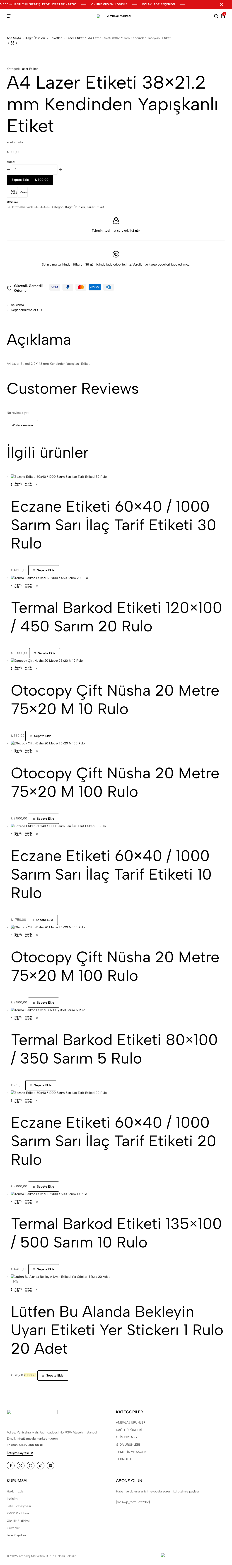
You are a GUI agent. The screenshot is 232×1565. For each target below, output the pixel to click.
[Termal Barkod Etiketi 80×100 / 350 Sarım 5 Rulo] (48, 1010)
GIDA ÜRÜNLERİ (128, 1445)
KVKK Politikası (18, 1513)
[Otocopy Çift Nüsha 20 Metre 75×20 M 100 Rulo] (48, 743)
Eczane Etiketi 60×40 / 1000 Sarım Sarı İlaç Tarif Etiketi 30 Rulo (113, 524)
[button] (22, 192)
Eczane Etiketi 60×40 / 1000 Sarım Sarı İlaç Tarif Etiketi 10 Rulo (111, 874)
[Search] (216, 16)
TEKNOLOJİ (124, 1459)
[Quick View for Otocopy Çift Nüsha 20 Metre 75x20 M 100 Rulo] (37, 751)
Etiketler (56, 38)
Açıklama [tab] (17, 305)
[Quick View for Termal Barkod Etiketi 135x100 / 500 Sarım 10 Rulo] (37, 1202)
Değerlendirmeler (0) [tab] (26, 310)
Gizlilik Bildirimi (18, 1521)
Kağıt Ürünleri (35, 38)
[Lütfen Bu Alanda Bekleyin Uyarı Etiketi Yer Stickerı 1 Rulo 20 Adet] (60, 1277)
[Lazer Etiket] (13, 43)
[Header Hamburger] (9, 16)
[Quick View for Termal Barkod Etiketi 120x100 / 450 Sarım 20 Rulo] (37, 586)
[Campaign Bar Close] (224, 4)
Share (14, 202)
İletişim (12, 1499)
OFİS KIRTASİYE (128, 1437)
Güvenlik (13, 1528)
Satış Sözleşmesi (19, 1506)
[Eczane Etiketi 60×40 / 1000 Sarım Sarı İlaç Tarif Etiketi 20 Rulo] (59, 1093)
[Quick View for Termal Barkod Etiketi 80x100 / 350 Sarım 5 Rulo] (37, 1018)
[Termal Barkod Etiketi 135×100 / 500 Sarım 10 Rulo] (49, 1194)
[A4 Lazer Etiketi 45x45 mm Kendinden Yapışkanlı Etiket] (9, 43)
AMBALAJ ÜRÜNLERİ (131, 1422)
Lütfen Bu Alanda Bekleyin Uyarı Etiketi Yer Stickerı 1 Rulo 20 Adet (117, 1330)
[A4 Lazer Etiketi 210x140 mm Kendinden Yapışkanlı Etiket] (16, 43)
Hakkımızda (15, 1491)
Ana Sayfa (14, 38)
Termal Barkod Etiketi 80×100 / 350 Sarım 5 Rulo (114, 1048)
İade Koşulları (16, 1535)
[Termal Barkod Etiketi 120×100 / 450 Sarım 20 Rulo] (49, 578)
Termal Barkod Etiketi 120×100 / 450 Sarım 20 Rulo (116, 616)
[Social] (10, 1465)
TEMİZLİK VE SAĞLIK (131, 1452)
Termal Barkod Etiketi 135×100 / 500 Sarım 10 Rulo (116, 1232)
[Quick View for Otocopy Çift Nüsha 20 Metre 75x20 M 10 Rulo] (37, 668)
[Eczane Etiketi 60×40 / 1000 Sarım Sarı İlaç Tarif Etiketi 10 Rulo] (58, 826)
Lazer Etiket (75, 38)
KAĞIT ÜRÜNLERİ (129, 1430)
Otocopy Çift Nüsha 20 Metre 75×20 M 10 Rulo (115, 699)
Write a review (22, 425)
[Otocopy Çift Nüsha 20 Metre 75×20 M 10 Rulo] (47, 661)
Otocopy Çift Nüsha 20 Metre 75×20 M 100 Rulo (115, 782)
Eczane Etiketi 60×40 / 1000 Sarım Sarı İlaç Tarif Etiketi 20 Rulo (113, 1140)
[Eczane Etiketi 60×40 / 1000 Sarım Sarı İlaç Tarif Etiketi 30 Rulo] (59, 477)
